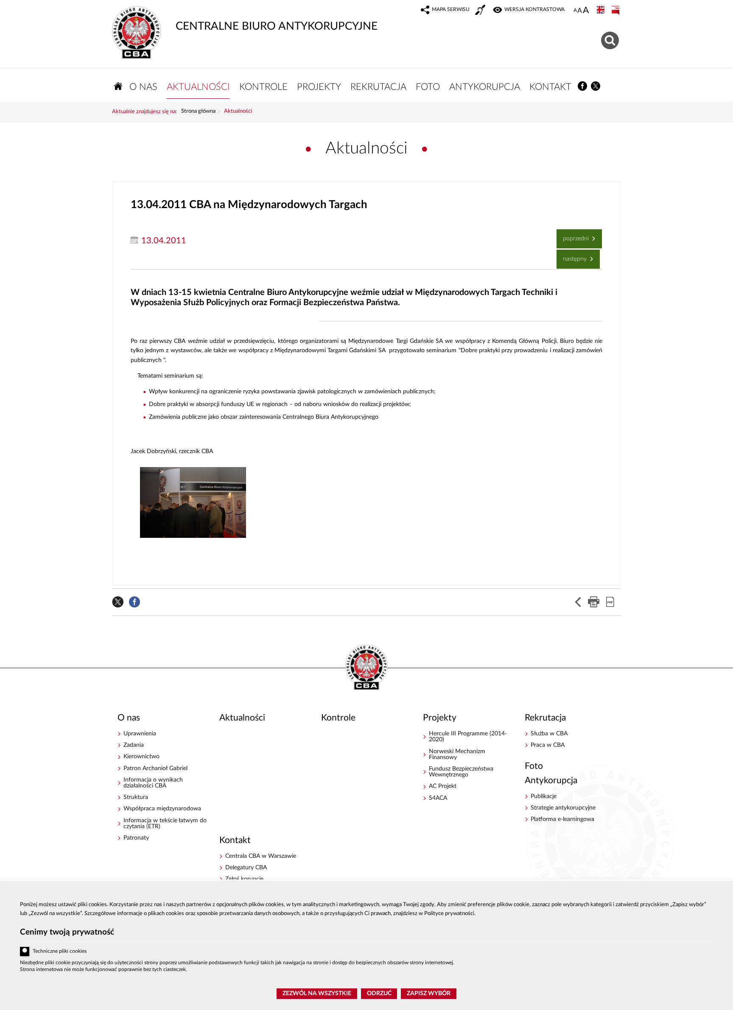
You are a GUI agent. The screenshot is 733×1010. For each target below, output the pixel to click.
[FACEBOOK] (582, 86)
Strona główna (198, 111)
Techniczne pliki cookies (60, 951)
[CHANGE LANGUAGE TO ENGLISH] (601, 10)
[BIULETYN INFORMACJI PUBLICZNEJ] (616, 10)
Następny (572, 256)
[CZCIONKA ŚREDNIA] (579, 11)
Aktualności (238, 111)
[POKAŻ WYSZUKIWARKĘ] (611, 39)
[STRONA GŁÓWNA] (118, 86)
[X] (596, 86)
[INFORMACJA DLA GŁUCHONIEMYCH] (481, 11)
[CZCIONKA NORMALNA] (575, 11)
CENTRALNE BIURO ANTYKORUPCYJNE (245, 19)
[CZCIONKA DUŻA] (586, 11)
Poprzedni (573, 235)
